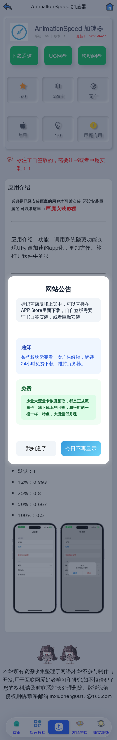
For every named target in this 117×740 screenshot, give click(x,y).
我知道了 (36, 448)
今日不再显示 (81, 448)
